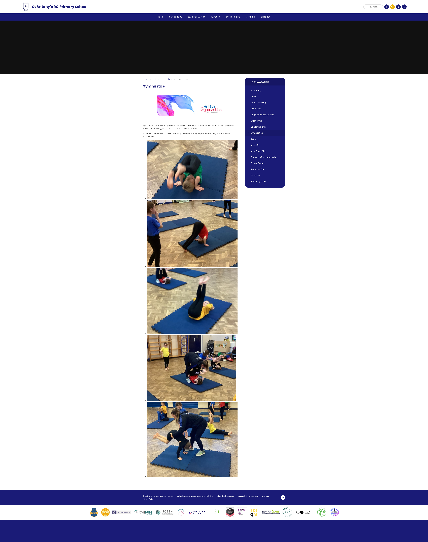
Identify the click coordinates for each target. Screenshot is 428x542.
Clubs (169, 79)
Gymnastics (183, 79)
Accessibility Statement (248, 496)
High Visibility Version (225, 496)
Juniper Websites (206, 496)
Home (145, 79)
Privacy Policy (148, 499)
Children (157, 79)
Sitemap (265, 496)
